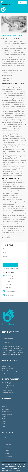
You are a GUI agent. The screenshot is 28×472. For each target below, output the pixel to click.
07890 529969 (5, 4)
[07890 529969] (2, 2)
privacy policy (15, 268)
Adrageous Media (15, 470)
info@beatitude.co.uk (12, 291)
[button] (25, 9)
